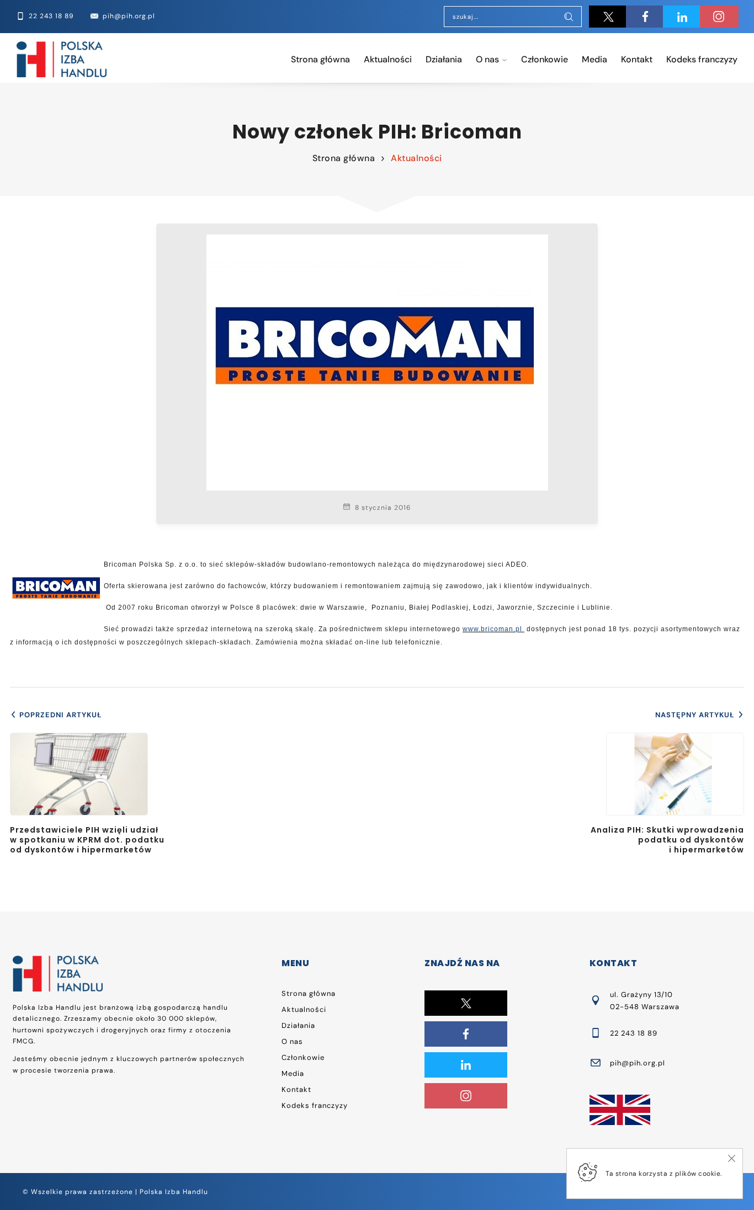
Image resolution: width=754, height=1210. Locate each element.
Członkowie (544, 59)
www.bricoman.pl (492, 629)
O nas (487, 59)
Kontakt (636, 59)
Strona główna (320, 59)
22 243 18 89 (633, 1033)
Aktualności (388, 59)
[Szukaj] (568, 17)
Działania (444, 59)
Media (594, 59)
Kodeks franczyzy (701, 59)
